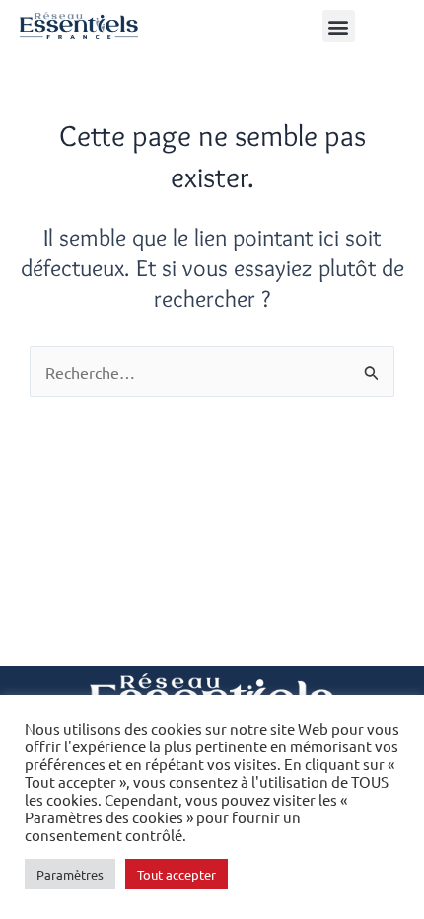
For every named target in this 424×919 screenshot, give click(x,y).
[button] (338, 26)
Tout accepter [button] (176, 874)
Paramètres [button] (70, 874)
